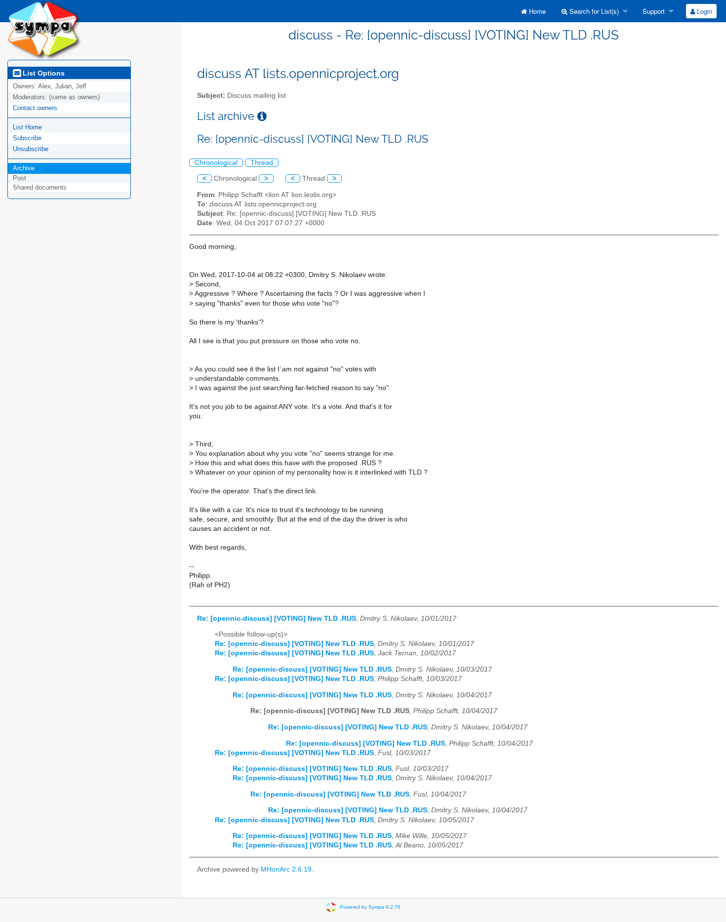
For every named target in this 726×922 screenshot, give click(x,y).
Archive (24, 168)
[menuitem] (533, 11)
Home (536, 11)
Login (703, 11)
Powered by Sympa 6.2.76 (370, 906)
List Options (43, 73)
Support (653, 11)
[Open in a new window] (262, 116)
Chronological (216, 162)
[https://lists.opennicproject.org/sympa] (44, 29)
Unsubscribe (30, 149)
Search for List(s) (593, 11)
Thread (261, 162)
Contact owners (35, 108)
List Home (27, 127)
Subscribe (27, 138)
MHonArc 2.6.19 (286, 869)
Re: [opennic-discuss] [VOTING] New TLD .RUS (276, 618)
